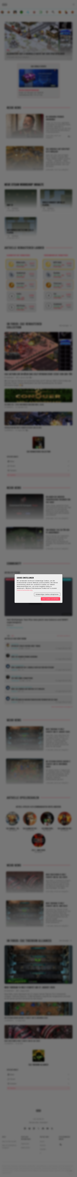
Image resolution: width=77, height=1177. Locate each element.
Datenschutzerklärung (24, 590)
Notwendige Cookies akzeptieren (47, 594)
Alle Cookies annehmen (50, 599)
